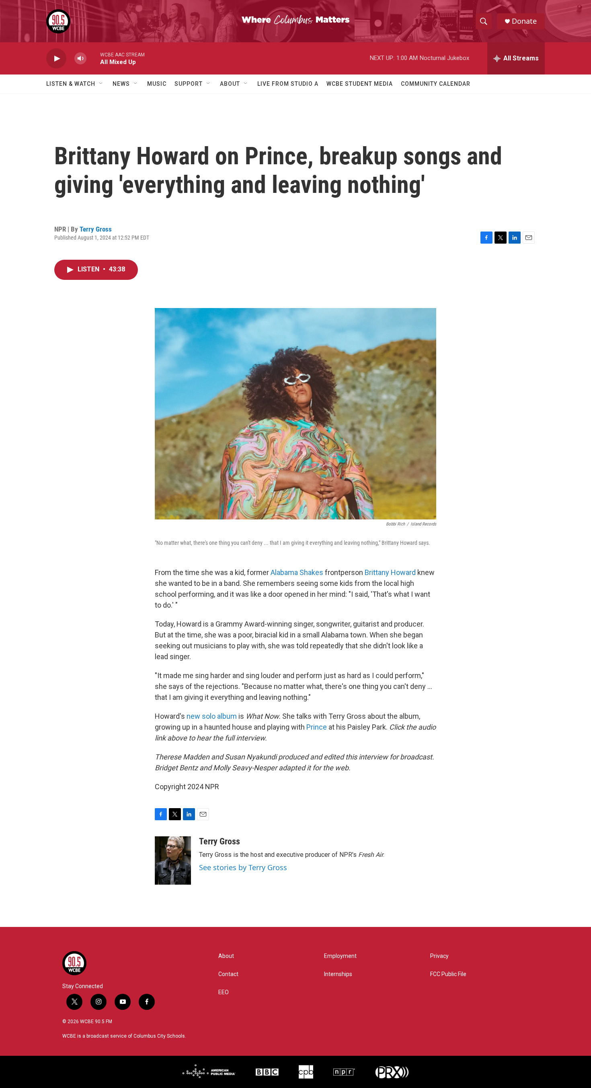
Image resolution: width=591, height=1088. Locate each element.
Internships (338, 974)
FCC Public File (448, 974)
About (230, 84)
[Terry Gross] (173, 860)
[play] (56, 58)
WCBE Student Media (359, 84)
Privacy (439, 956)
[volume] (80, 59)
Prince (316, 727)
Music (156, 84)
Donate (524, 21)
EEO (223, 992)
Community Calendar (435, 84)
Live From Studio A (287, 84)
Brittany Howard (390, 572)
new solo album (212, 716)
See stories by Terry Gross (243, 867)
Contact (228, 974)
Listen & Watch (70, 84)
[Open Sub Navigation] (101, 84)
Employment (340, 956)
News (121, 84)
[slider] (93, 58)
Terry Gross (96, 229)
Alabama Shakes (297, 572)
